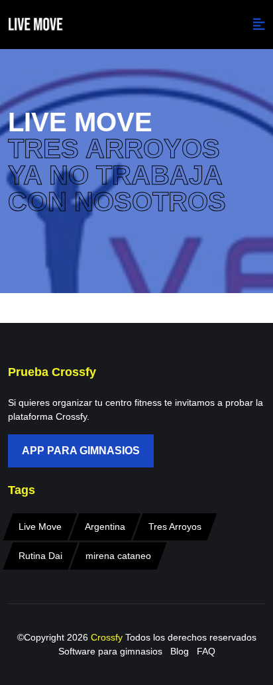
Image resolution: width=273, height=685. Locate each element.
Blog (179, 651)
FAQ (206, 651)
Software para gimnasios (110, 651)
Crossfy (108, 637)
